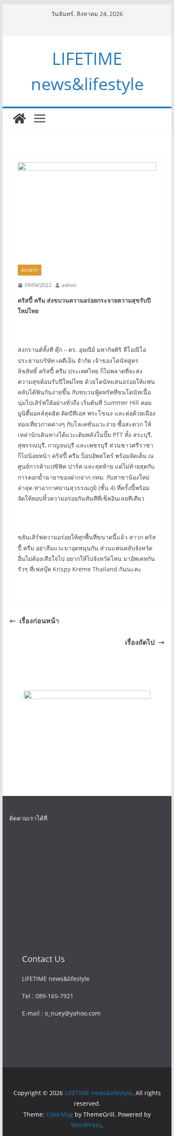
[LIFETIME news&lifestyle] (19, 118)
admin (69, 285)
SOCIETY (29, 270)
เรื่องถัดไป (140, 642)
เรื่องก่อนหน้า (39, 620)
